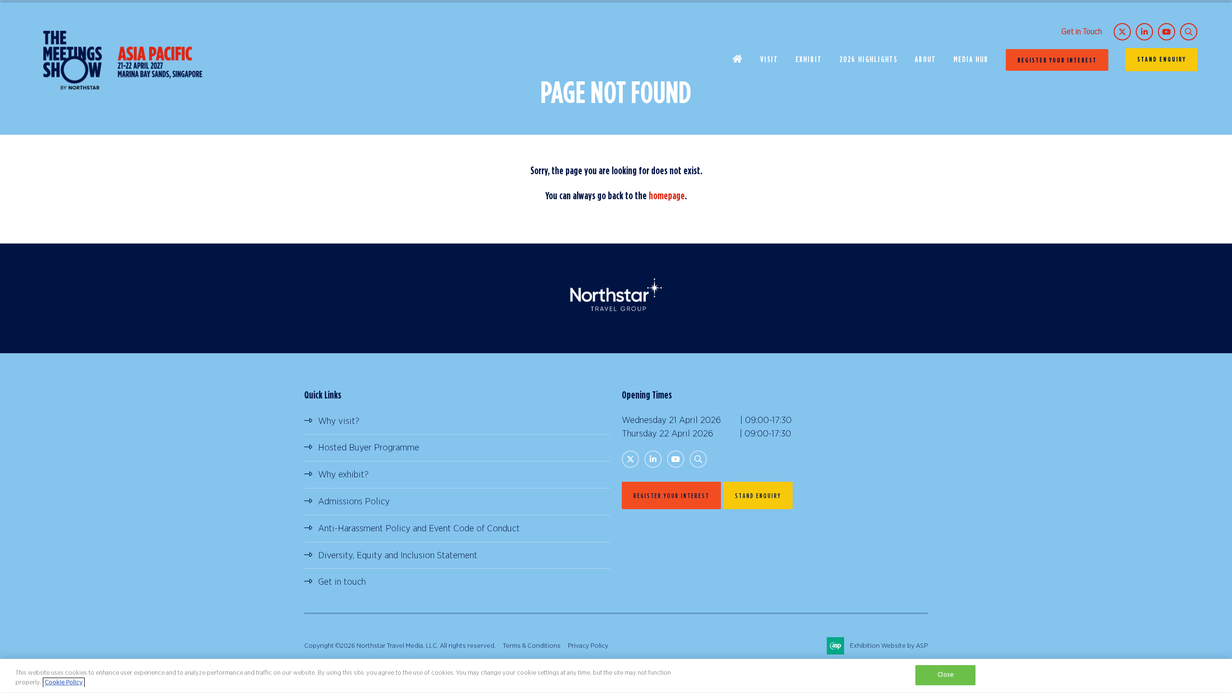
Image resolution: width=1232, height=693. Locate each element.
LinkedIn (1144, 31)
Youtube (1166, 31)
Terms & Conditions (532, 645)
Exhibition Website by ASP (889, 645)
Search (1188, 31)
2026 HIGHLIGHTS (868, 59)
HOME (737, 60)
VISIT (769, 59)
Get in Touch (1081, 32)
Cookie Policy (64, 683)
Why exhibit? (343, 474)
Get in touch (342, 582)
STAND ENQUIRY (1161, 59)
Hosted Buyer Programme (368, 447)
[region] (616, 676)
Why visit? (338, 421)
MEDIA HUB (970, 59)
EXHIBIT (809, 59)
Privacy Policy (588, 645)
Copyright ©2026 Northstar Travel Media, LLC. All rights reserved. (400, 645)
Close (945, 675)
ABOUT (925, 59)
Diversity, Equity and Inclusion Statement (397, 555)
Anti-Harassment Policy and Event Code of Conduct (419, 528)
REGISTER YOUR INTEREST (1057, 60)
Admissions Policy (354, 501)
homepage (667, 195)
